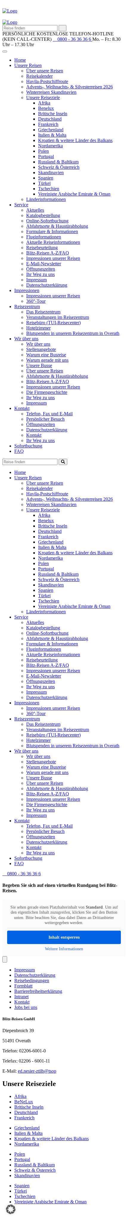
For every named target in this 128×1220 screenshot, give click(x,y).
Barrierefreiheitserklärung (38, 991)
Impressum (36, 279)
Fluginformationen (43, 236)
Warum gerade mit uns (47, 360)
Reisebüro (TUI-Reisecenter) (53, 322)
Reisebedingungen (31, 980)
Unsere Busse (39, 365)
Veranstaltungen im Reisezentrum (57, 317)
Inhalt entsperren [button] (64, 937)
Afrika (44, 102)
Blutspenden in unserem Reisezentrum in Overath (72, 333)
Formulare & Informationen (52, 231)
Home (20, 60)
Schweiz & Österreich (58, 167)
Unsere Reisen (28, 65)
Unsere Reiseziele (43, 97)
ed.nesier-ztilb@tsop (37, 1071)
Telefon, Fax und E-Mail (49, 413)
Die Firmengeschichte (46, 392)
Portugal (46, 156)
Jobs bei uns (25, 1007)
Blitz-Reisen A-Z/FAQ (47, 252)
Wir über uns (26, 338)
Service (21, 204)
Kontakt (21, 408)
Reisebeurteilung (42, 247)
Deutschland (50, 118)
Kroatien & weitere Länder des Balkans (75, 140)
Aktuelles (35, 210)
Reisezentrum (27, 306)
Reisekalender (39, 76)
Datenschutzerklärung (46, 285)
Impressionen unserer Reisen (53, 258)
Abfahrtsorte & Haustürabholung (57, 226)
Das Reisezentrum (43, 311)
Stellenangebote (41, 349)
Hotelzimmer (38, 327)
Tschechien (48, 188)
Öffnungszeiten (40, 269)
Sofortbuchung (28, 445)
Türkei (44, 183)
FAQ (19, 451)
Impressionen (26, 290)
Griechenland (50, 129)
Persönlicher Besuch (45, 419)
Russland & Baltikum (58, 161)
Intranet (21, 996)
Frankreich (48, 124)
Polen (43, 151)
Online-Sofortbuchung (47, 220)
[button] (10, 1209)
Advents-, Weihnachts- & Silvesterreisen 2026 (69, 86)
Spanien (45, 177)
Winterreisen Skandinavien (51, 92)
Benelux (46, 108)
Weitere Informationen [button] (64, 949)
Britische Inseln (52, 113)
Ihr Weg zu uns (40, 274)
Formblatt (23, 985)
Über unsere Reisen (44, 70)
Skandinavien (51, 172)
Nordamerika (50, 145)
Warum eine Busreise (46, 354)
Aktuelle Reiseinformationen (53, 242)
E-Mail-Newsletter (43, 263)
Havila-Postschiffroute (47, 81)
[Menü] (4, 959)
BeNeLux (23, 1101)
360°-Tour (36, 301)
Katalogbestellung (43, 215)
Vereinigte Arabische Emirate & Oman (74, 193)
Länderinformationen (46, 199)
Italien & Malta (52, 135)
